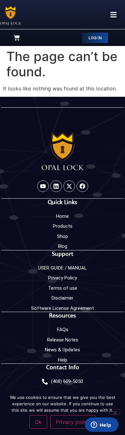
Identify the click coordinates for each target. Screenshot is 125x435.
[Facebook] (82, 186)
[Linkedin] (56, 186)
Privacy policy (73, 422)
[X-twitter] (69, 186)
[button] (113, 14)
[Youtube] (43, 186)
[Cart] (16, 37)
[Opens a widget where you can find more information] (102, 424)
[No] (114, 412)
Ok (38, 422)
